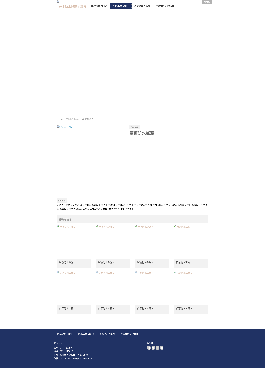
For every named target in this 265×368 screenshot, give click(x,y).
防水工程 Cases (72, 119)
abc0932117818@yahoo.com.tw (76, 358)
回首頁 (60, 119)
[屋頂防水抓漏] (91, 159)
